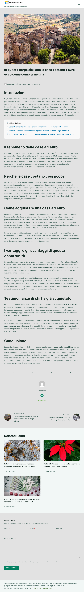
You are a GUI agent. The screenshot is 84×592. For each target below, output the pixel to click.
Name (7, 529)
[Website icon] (42, 395)
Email (32, 529)
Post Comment (11, 568)
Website (59, 529)
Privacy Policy (48, 588)
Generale (37, 84)
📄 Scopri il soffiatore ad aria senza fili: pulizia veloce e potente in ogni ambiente (37, 131)
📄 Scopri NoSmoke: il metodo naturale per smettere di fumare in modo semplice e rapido (41, 134)
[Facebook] (13, 372)
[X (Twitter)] (32, 372)
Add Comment (10, 538)
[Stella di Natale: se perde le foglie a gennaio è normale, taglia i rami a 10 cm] (62, 450)
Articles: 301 (42, 400)
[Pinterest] (51, 372)
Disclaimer (37, 588)
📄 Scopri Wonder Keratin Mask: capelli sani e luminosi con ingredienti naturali (37, 127)
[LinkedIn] (70, 372)
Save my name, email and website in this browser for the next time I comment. (32, 562)
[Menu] (79, 4)
